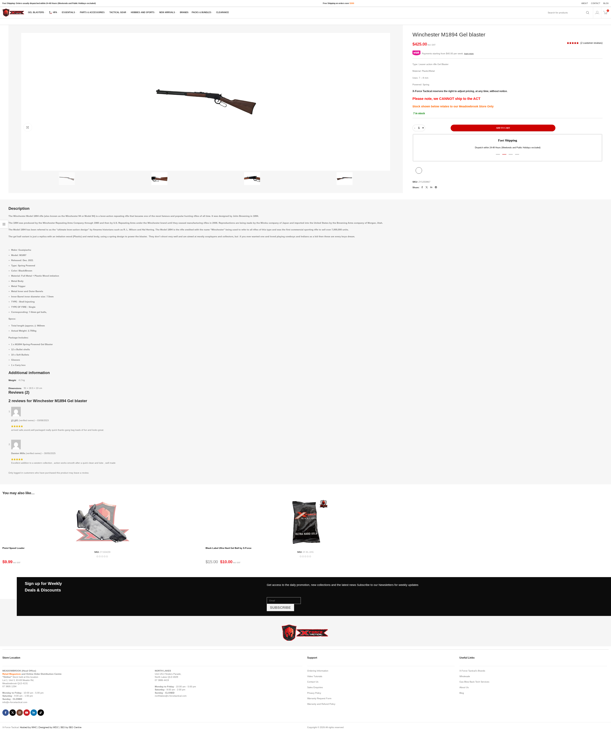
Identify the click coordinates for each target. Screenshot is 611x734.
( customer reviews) (591, 43)
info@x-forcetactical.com (14, 702)
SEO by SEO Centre (71, 727)
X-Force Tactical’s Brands (472, 670)
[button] (498, 154)
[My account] (597, 12)
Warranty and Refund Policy (321, 704)
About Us (464, 687)
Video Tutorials (314, 676)
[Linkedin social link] (431, 187)
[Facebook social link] (422, 187)
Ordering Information (317, 670)
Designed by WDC (49, 727)
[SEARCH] (587, 12)
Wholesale (464, 676)
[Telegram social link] (436, 187)
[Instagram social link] (19, 712)
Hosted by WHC (28, 727)
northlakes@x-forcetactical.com (171, 696)
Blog (461, 693)
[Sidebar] (4, 224)
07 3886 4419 (162, 680)
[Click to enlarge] (28, 127)
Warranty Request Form (319, 698)
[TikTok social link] (41, 712)
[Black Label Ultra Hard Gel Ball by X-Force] (305, 522)
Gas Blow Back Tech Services (474, 681)
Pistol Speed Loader (13, 548)
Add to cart (503, 128)
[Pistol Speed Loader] (102, 522)
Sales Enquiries (315, 687)
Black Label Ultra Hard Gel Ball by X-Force (228, 548)
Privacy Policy (314, 693)
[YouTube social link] (26, 712)
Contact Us (312, 681)
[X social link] (427, 187)
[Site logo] (13, 12)
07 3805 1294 (9, 686)
